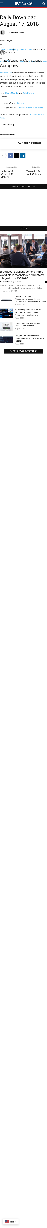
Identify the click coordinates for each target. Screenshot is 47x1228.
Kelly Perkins (28, 93)
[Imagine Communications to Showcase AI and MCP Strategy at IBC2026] (6, 339)
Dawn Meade (11, 93)
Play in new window (23, 49)
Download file (6, 49)
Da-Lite (21, 103)
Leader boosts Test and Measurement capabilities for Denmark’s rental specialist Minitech (30, 299)
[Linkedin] (22, 155)
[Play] (1, 44)
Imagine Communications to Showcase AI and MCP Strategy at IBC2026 (29, 338)
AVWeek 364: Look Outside (33, 173)
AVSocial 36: (6, 73)
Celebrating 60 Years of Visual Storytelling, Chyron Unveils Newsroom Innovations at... (28, 312)
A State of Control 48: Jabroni (7, 174)
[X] (16, 155)
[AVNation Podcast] (9, 143)
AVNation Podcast (17, 33)
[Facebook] (10, 155)
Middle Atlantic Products (31, 108)
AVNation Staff (4, 282)
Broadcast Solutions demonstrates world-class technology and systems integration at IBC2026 (22, 275)
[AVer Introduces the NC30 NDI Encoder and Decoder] (6, 326)
